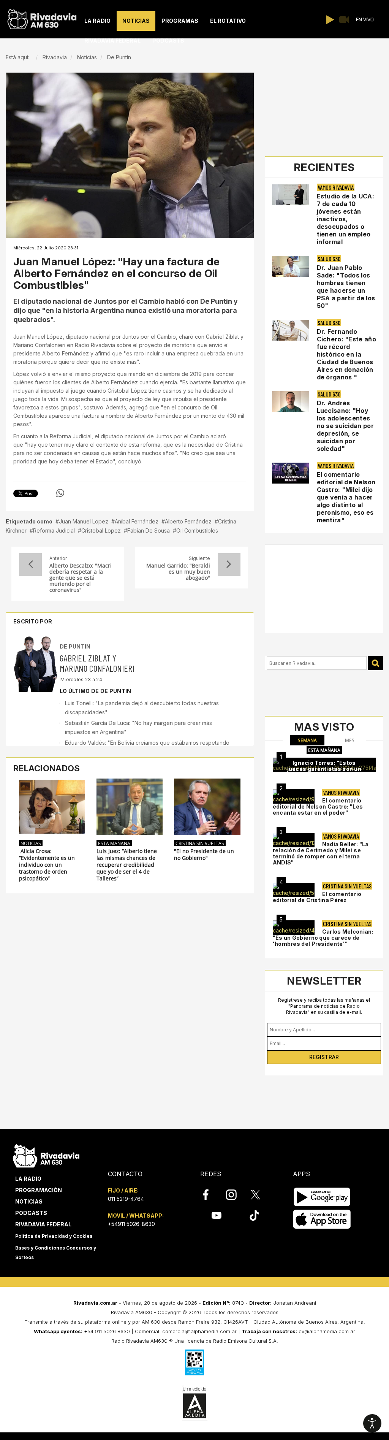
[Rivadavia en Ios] (322, 1219)
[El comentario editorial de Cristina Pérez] (294, 890)
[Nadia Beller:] (294, 840)
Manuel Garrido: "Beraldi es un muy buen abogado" (178, 572)
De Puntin (75, 646)
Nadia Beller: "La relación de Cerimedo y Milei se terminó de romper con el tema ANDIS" (321, 853)
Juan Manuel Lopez (83, 521)
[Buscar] (375, 663)
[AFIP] (194, 1362)
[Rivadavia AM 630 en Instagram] (235, 1195)
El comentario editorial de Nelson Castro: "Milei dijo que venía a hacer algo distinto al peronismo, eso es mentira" (346, 497)
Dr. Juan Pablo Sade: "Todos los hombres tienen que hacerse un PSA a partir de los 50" (346, 286)
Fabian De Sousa (148, 530)
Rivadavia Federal (43, 1224)
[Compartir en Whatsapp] (60, 493)
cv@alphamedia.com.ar (327, 1331)
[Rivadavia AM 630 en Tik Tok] (254, 1215)
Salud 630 (329, 258)
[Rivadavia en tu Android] (322, 1197)
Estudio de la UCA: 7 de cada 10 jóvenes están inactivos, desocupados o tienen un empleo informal (345, 219)
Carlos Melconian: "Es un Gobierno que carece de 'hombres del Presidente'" (323, 937)
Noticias (29, 1201)
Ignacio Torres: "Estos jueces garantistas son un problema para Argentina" (324, 769)
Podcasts (31, 1213)
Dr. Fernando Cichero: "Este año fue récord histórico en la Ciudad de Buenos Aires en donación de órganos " (346, 354)
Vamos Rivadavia (336, 187)
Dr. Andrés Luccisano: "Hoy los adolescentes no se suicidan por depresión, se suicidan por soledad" (345, 425)
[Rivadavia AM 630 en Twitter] (260, 1194)
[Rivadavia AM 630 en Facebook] (210, 1195)
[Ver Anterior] (30, 564)
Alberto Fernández (188, 521)
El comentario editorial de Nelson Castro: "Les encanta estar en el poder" (318, 806)
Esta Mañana (114, 843)
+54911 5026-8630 (131, 1224)
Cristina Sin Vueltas (200, 843)
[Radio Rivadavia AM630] (42, 17)
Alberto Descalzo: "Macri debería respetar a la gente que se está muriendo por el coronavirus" (80, 578)
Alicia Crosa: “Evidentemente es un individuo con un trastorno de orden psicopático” (47, 865)
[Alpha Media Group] (194, 1402)
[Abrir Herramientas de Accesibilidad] (372, 1423)
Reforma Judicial (54, 530)
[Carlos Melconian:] (294, 927)
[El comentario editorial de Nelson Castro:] (294, 796)
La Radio (28, 1178)
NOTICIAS (31, 843)
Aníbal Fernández (136, 521)
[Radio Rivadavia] (46, 1154)
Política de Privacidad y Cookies (53, 1236)
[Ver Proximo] (229, 564)
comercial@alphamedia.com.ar (199, 1331)
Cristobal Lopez (101, 530)
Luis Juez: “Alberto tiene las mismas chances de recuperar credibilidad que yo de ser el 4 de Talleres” (126, 865)
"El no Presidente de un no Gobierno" (204, 854)
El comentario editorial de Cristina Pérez (317, 897)
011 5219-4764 (126, 1199)
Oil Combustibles (197, 530)
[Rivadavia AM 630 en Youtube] (216, 1215)
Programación (38, 1190)
